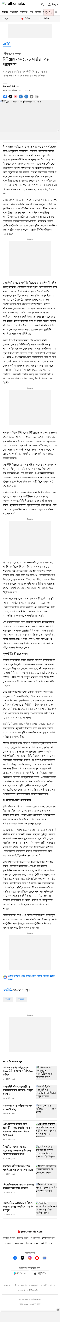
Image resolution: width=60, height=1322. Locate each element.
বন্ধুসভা (8, 1243)
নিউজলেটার (34, 1290)
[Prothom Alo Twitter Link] (23, 1258)
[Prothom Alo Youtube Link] (38, 1258)
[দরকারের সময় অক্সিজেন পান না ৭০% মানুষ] (46, 1111)
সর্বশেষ (5, 12)
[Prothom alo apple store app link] (40, 1273)
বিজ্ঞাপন (24, 1285)
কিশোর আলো (22, 1238)
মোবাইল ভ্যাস (46, 1243)
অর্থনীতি (7, 44)
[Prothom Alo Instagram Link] (31, 1258)
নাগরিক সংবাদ (9, 1238)
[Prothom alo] (14, 4)
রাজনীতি (23, 12)
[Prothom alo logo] (30, 1232)
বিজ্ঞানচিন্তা (35, 1238)
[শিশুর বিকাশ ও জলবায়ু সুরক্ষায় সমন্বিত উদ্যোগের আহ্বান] (46, 1190)
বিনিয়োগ (21, 999)
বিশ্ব (31, 12)
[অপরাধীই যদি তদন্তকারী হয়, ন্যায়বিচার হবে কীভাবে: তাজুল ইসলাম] (46, 1092)
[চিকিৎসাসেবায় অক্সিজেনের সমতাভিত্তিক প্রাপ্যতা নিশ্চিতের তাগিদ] (46, 1073)
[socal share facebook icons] (5, 98)
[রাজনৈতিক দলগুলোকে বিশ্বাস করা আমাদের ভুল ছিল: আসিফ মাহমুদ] (46, 1209)
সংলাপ (8, 999)
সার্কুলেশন (35, 1285)
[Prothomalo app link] (20, 1273)
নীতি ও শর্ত (48, 1285)
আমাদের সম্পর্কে (10, 1285)
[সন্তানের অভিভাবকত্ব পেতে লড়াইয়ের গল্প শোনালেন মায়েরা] (46, 1172)
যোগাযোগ (21, 1290)
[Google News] (44, 1258)
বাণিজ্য (38, 12)
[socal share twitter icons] (10, 98)
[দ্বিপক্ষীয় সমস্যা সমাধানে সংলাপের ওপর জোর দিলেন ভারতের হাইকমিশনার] (46, 1152)
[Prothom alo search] (42, 4)
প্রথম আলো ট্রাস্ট (48, 1238)
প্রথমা (37, 1243)
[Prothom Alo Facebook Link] (16, 1258)
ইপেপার (29, 1243)
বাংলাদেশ (14, 12)
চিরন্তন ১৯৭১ (19, 1243)
